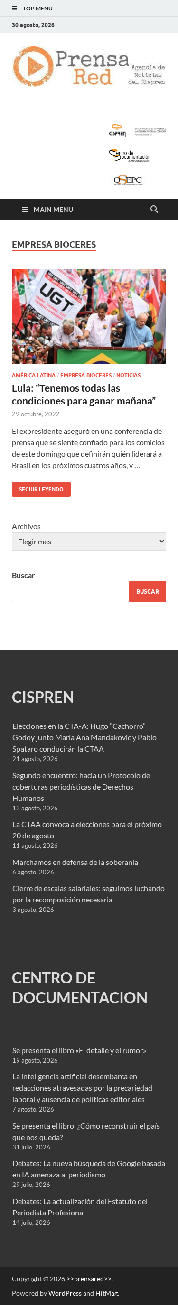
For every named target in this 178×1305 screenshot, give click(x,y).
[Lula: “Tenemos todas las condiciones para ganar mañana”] (89, 317)
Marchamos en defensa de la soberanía (75, 861)
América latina (34, 375)
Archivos (26, 526)
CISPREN (43, 697)
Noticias (128, 375)
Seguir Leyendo (38, 487)
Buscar (23, 574)
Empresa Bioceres (86, 375)
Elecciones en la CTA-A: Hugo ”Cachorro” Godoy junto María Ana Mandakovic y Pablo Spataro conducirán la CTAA (84, 737)
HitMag (106, 1293)
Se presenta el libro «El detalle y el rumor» (79, 1050)
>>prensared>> (89, 1279)
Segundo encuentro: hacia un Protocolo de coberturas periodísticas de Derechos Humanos (81, 786)
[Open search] (154, 210)
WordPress (65, 1293)
